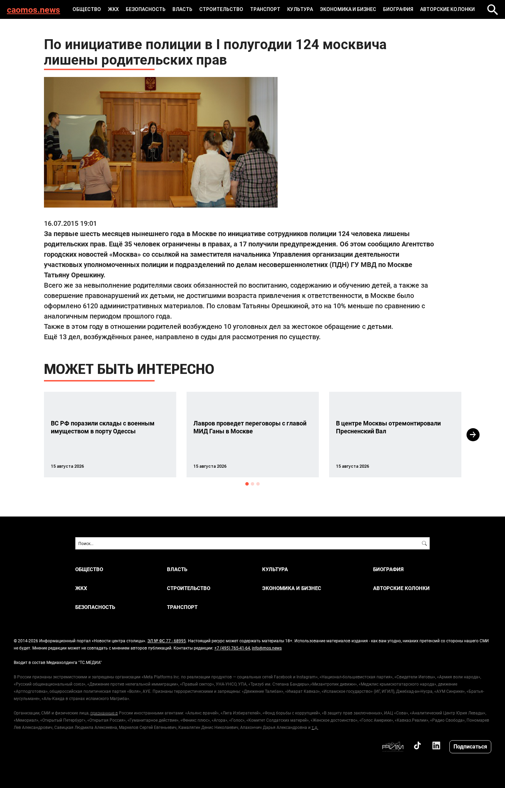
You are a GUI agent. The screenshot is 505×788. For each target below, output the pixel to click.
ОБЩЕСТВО (86, 9)
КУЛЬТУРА (300, 9)
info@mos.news (267, 648)
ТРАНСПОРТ (265, 9)
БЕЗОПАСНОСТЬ (146, 9)
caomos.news (33, 9)
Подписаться (470, 746)
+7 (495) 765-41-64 (232, 648)
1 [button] (247, 484)
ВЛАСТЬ (182, 9)
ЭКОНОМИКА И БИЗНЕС (348, 9)
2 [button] (252, 484)
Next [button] (473, 434)
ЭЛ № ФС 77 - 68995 (166, 640)
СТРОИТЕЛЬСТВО (221, 9)
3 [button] (258, 484)
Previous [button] (31, 434)
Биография (398, 9)
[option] (110, 434)
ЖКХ (113, 9)
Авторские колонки (447, 9)
